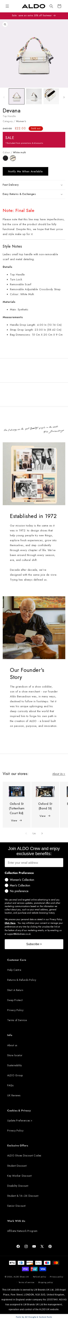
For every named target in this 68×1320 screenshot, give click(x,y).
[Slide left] (4, 97)
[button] (51, 6)
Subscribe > (34, 944)
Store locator (14, 1055)
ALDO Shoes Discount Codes (24, 1155)
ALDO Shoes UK (21, 1276)
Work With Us (16, 1221)
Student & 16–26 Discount (22, 1196)
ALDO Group (15, 1075)
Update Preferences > (19, 1120)
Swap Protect (14, 1000)
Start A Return (15, 990)
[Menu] (7, 6)
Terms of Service (17, 1020)
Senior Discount (16, 1206)
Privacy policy (56, 1276)
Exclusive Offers (17, 1145)
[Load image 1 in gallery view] (16, 96)
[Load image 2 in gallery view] (34, 96)
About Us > (58, 774)
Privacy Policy (15, 1010)
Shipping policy (45, 1282)
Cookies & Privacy (19, 1110)
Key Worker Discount (19, 1176)
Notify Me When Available (25, 171)
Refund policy (39, 1276)
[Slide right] (64, 97)
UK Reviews (13, 1095)
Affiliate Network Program (22, 1231)
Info (9, 1035)
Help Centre (14, 970)
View (14, 820)
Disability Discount (17, 1186)
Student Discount (17, 1166)
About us (12, 1045)
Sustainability (14, 1065)
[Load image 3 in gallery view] (51, 96)
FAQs (10, 1085)
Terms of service (26, 1282)
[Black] (6, 160)
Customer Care (16, 960)
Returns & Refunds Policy (21, 980)
